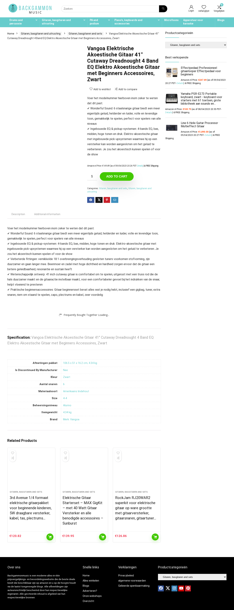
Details (140, 166)
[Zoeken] (163, 8)
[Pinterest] (188, 588)
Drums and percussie (16, 22)
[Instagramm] (174, 588)
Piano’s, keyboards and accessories (128, 22)
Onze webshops (92, 595)
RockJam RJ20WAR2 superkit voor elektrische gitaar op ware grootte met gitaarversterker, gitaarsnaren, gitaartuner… (135, 508)
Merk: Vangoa (71, 419)
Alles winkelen (91, 580)
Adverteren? (90, 590)
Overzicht (88, 601)
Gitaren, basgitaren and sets (85, 33)
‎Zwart (66, 377)
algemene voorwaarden (132, 580)
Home (10, 33)
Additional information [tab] (47, 214)
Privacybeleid (126, 575)
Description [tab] (18, 214)
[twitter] (168, 588)
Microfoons (171, 20)
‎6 (64, 384)
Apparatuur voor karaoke (193, 22)
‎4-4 (65, 398)
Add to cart (116, 176)
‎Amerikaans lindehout (76, 391)
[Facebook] (161, 588)
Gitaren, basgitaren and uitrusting (56, 22)
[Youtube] (181, 588)
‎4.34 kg (67, 412)
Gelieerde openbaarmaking (134, 585)
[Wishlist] (204, 7)
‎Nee (65, 370)
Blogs (220, 20)
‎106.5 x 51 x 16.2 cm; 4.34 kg (80, 363)
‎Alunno (67, 405)
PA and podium (94, 22)
